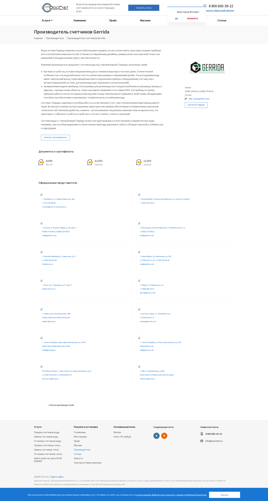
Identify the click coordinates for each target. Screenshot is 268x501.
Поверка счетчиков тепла (47, 445)
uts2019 (147, 160)
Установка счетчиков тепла (48, 454)
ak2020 (49, 160)
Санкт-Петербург (122, 436)
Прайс (77, 440)
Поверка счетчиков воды (46, 432)
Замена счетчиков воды (46, 436)
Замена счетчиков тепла (46, 449)
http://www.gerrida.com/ (199, 98)
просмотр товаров (196, 104)
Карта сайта (57, 476)
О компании (80, 432)
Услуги (38, 426)
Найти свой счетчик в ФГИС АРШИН (48, 460)
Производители (82, 449)
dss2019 (98, 160)
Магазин (78, 445)
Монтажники (80, 436)
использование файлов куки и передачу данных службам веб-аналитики (171, 494)
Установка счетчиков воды (47, 440)
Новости (78, 458)
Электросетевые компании (87, 462)
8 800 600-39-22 (213, 433)
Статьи (77, 454)
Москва (117, 432)
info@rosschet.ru (214, 440)
